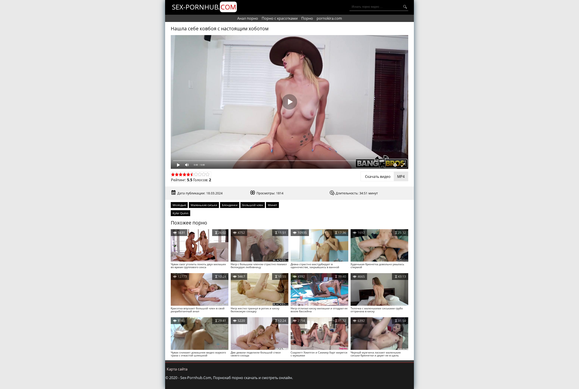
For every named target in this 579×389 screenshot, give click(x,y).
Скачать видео (384, 176)
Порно (307, 18)
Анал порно (247, 18)
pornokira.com (329, 18)
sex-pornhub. (204, 7)
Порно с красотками (280, 18)
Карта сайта (177, 369)
